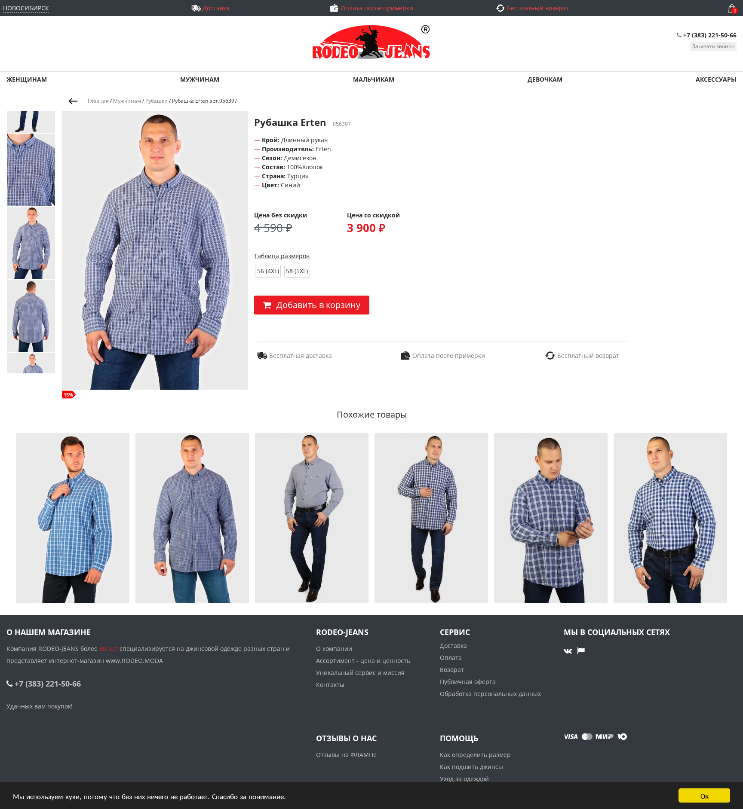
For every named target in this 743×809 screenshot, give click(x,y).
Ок (704, 795)
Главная (98, 100)
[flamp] (581, 650)
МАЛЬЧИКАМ (373, 79)
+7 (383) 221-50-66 (710, 35)
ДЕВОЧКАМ (545, 79)
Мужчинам (127, 100)
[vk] (569, 650)
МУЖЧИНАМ (199, 79)
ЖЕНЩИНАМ (26, 79)
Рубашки (156, 100)
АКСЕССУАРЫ (716, 79)
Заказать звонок (713, 46)
